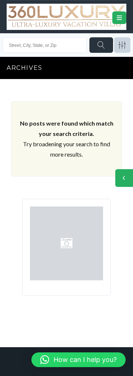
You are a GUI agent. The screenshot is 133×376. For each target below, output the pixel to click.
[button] (78, 359)
